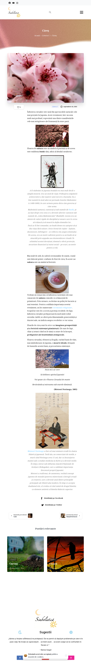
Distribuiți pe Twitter (53, 505)
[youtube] (13, 3)
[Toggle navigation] (81, 12)
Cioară (53, 563)
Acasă (37, 35)
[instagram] (17, 3)
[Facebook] (10, 3)
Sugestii (45, 632)
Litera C (46, 35)
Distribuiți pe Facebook (53, 498)
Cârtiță (13, 563)
